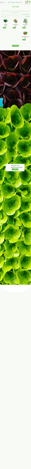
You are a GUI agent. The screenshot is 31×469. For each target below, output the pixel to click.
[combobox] (18, 16)
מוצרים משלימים (14, 12)
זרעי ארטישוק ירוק (15, 24)
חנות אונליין (17, 2)
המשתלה (13, 2)
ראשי (21, 2)
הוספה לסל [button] (24, 27)
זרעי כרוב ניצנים (25, 24)
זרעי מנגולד (5, 24)
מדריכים (9, 2)
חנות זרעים (15, 7)
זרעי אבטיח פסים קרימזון (25, 36)
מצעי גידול (17, 12)
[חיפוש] (6, 16)
